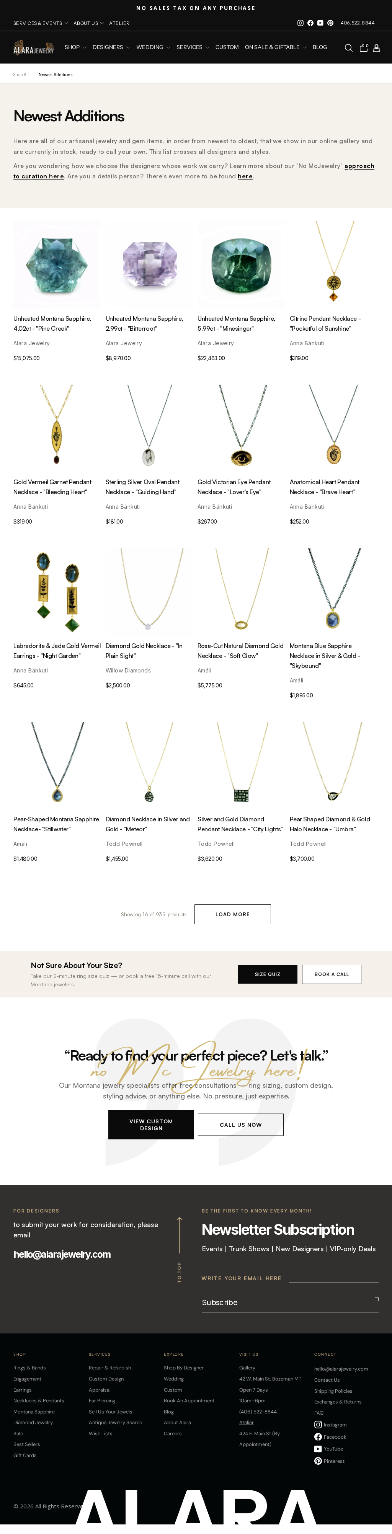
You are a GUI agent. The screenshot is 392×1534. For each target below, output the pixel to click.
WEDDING (150, 47)
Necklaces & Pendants (38, 1400)
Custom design (106, 1379)
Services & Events (37, 23)
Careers (173, 1433)
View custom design (151, 1124)
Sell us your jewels (110, 1411)
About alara (177, 1422)
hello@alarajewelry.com (61, 1254)
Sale (18, 1433)
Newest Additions (55, 74)
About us (86, 23)
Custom (173, 1390)
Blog (320, 47)
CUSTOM (227, 47)
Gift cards (25, 1455)
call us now (241, 1124)
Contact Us (327, 1380)
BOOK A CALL (332, 974)
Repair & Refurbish (110, 1367)
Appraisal (100, 1390)
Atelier (119, 23)
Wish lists (101, 1433)
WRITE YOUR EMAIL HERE (241, 1278)
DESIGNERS (108, 47)
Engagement (27, 1379)
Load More (233, 914)
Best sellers (26, 1444)
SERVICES (190, 47)
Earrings (22, 1390)
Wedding (174, 1379)
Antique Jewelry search (115, 1422)
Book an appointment (189, 1400)
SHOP (73, 47)
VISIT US (249, 1354)
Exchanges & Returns (338, 1402)
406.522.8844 (358, 23)
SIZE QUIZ (268, 974)
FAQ (318, 1413)
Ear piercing (102, 1400)
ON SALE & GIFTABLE (273, 47)
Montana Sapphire (34, 1411)
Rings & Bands (29, 1367)
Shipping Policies (333, 1391)
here (245, 176)
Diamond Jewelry (33, 1422)
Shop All (21, 74)
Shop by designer (184, 1367)
